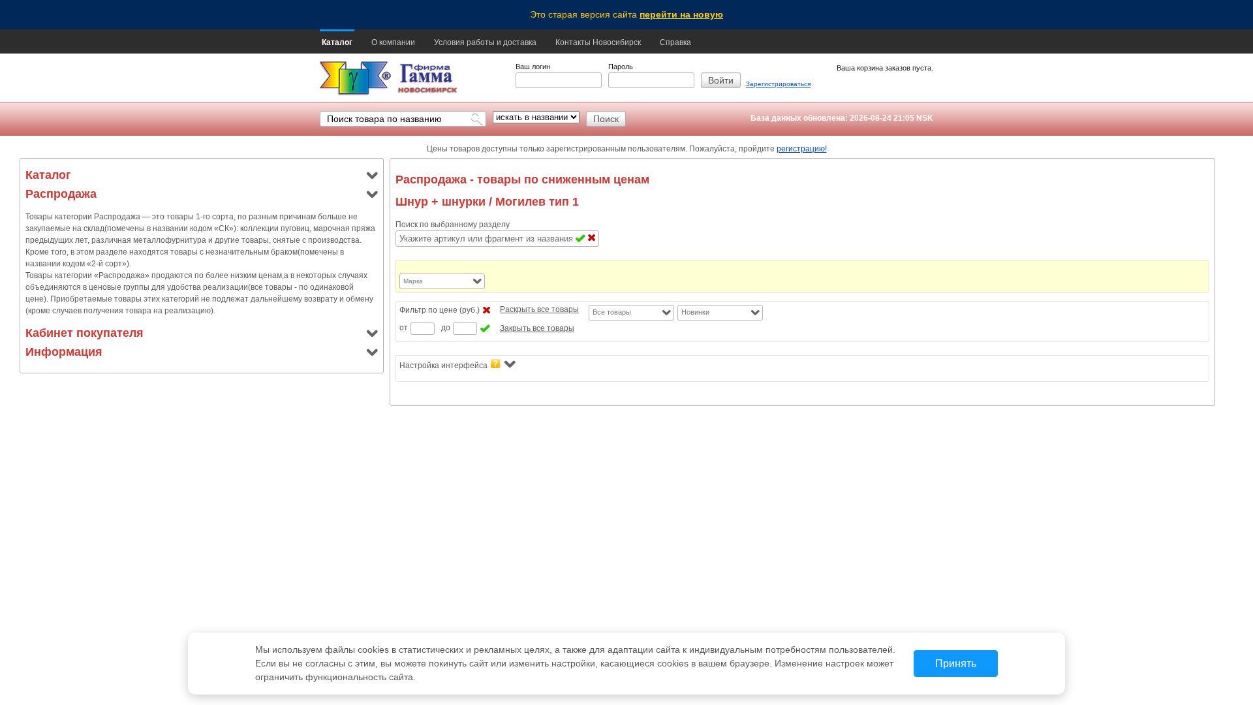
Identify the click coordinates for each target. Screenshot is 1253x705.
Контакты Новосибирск (598, 42)
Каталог (337, 42)
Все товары (612, 312)
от (403, 327)
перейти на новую (681, 14)
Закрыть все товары (537, 328)
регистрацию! (802, 148)
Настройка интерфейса (443, 365)
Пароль (620, 66)
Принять (955, 663)
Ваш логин (533, 66)
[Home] (355, 78)
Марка (413, 281)
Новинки (695, 312)
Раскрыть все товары (539, 309)
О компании (393, 42)
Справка (675, 42)
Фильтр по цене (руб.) (439, 310)
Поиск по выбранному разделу (452, 224)
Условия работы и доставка (485, 42)
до (445, 327)
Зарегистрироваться (778, 83)
